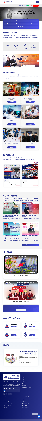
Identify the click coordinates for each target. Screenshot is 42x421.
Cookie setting (6, 407)
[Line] (4, 394)
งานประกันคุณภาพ (6, 399)
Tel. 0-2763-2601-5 (26, 403)
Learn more (12, 101)
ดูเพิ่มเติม (13, 326)
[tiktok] (9, 394)
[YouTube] (11, 394)
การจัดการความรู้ (24, 381)
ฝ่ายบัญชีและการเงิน (6, 401)
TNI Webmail (24, 383)
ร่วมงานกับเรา (24, 385)
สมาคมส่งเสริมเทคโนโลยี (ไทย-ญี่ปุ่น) (27, 387)
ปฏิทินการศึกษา (24, 379)
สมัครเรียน (35, 5)
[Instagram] (6, 394)
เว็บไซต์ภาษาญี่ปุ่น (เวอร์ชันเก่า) (8, 403)
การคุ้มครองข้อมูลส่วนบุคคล (7, 405)
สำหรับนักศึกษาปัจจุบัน (25, 377)
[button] (19, 66)
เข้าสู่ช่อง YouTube (21, 310)
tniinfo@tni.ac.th (25, 407)
